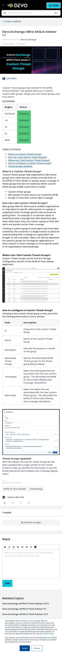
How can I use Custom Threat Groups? (27, 157)
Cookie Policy (48, 633)
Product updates (12, 21)
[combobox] (31, 13)
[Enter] (4, 13)
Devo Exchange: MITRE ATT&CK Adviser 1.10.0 (25, 603)
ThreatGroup (36, 488)
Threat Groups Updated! (20, 166)
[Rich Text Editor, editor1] (31, 564)
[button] (3, 6)
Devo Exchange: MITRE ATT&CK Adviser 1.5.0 (25, 614)
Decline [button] (37, 648)
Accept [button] (24, 648)
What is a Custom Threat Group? (25, 154)
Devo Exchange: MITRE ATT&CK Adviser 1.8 (24, 608)
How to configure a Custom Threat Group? (29, 163)
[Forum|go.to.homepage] (17, 5)
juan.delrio (11, 78)
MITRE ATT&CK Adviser (15, 488)
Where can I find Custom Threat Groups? (29, 160)
